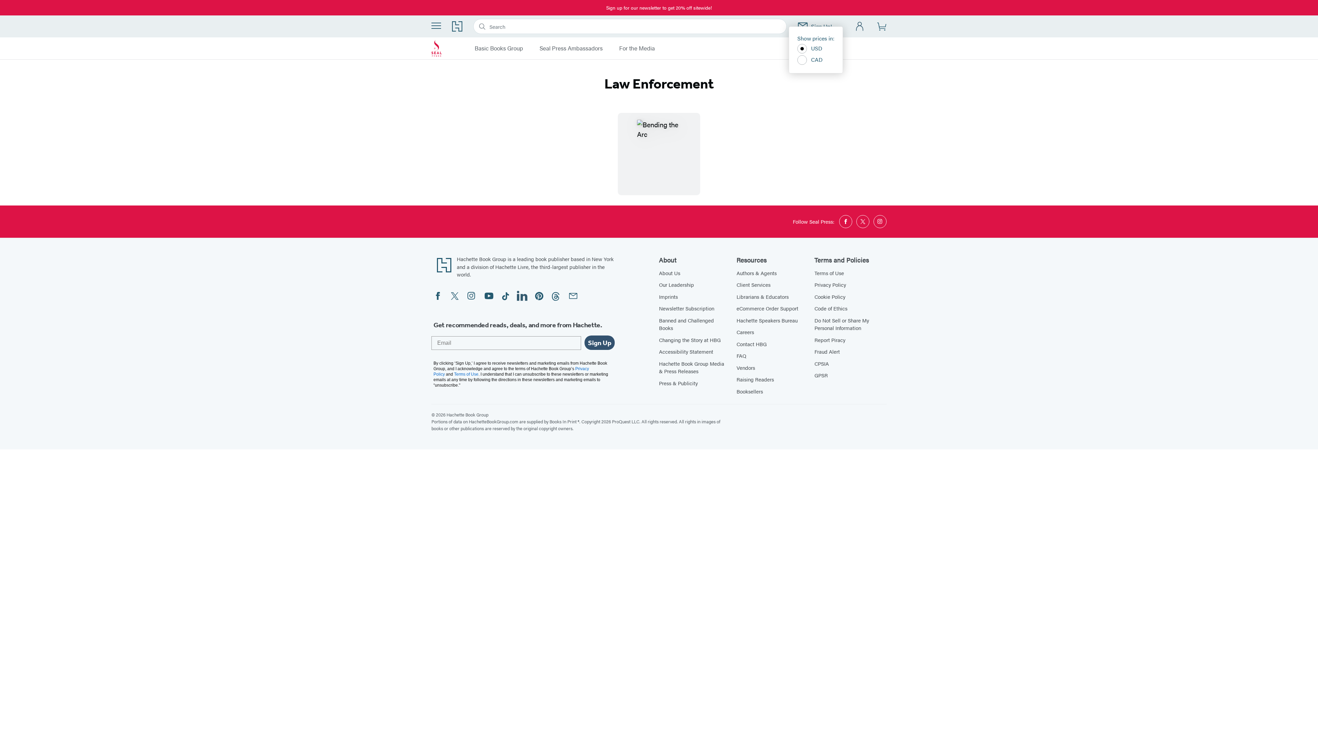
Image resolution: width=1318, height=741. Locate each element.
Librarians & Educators (763, 296)
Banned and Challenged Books (686, 324)
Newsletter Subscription (686, 308)
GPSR (821, 375)
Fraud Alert (827, 351)
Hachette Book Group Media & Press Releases (691, 367)
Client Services (754, 284)
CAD (817, 59)
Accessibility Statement (686, 351)
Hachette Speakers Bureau (767, 320)
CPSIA (821, 363)
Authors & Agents (757, 273)
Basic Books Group (499, 48)
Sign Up (599, 343)
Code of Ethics (830, 308)
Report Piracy (829, 339)
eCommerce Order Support (767, 308)
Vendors (746, 367)
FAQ (741, 355)
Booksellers (750, 391)
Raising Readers (755, 379)
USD (816, 48)
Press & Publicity (678, 383)
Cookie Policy (829, 296)
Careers (745, 332)
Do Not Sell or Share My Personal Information (841, 324)
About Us (669, 273)
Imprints (668, 296)
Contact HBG (752, 344)
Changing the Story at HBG (690, 339)
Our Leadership (676, 284)
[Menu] (436, 26)
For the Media (637, 48)
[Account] (860, 27)
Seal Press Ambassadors (571, 48)
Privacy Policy (830, 284)
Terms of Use (829, 273)
